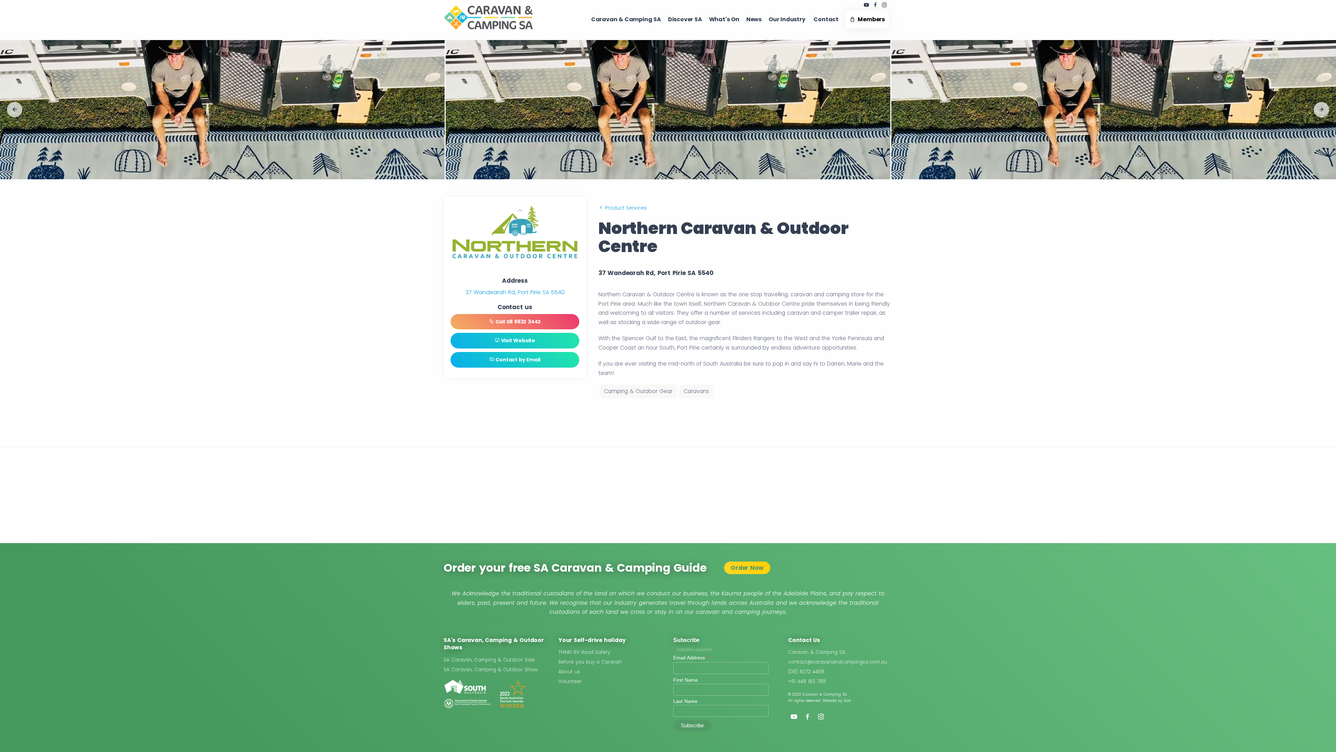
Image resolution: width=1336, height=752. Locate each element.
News (754, 19)
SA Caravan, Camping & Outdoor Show (491, 669)
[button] (14, 109)
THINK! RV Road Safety (584, 652)
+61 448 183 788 (807, 681)
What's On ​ (724, 19)
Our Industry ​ (787, 19)
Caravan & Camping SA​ (626, 19)
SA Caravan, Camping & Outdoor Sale (489, 660)
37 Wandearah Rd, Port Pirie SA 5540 (515, 292)
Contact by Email (517, 359)
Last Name (685, 701)
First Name (685, 680)
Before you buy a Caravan (590, 662)
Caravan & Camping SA (816, 652)
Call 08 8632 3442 (517, 321)
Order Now (747, 568)
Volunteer (570, 681)
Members (870, 19)
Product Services (625, 207)
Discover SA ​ (685, 19)
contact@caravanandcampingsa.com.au (837, 662)
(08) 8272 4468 (806, 671)
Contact (825, 19)
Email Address (691, 658)
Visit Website (517, 340)
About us (569, 671)
